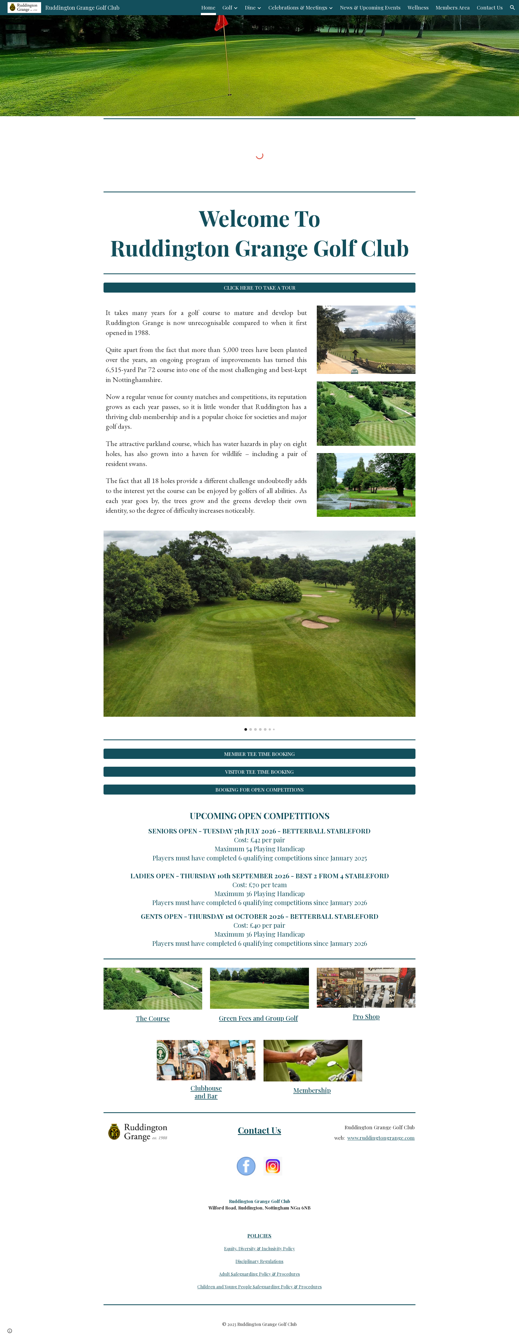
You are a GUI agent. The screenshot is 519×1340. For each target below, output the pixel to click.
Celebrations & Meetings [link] (297, 7)
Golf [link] (227, 7)
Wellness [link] (418, 7)
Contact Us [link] (490, 7)
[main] (259, 233)
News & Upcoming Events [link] (370, 7)
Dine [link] (250, 7)
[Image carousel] (259, 631)
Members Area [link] (453, 7)
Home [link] (208, 7)
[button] (512, 7)
